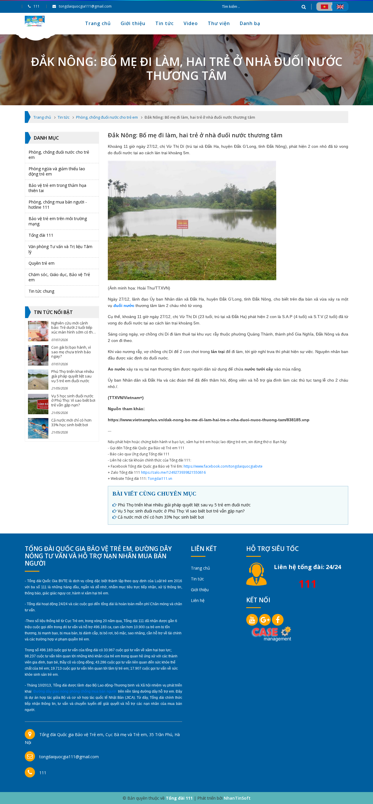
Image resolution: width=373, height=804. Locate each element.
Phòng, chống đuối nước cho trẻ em (59, 154)
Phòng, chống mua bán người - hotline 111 (58, 204)
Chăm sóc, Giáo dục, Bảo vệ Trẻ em (59, 277)
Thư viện (219, 23)
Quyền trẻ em (41, 263)
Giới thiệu (133, 23)
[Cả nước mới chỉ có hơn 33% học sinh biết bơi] (38, 428)
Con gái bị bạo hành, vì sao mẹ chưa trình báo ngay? (71, 352)
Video (191, 23)
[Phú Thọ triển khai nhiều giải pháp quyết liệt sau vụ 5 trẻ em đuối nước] (38, 379)
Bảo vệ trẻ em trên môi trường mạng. (58, 221)
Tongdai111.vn (160, 478)
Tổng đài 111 (41, 235)
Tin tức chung (41, 291)
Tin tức (164, 23)
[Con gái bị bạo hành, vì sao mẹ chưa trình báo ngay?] (38, 355)
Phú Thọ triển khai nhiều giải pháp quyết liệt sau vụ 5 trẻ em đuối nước (72, 376)
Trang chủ (98, 23)
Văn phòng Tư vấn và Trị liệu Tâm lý (60, 249)
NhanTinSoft (237, 798)
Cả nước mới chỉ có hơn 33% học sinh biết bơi (71, 422)
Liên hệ (198, 600)
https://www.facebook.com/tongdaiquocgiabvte (223, 466)
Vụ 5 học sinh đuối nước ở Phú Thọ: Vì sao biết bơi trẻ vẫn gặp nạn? (73, 400)
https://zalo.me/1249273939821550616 (173, 472)
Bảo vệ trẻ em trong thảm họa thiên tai (57, 187)
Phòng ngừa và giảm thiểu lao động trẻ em (57, 171)
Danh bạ (250, 23)
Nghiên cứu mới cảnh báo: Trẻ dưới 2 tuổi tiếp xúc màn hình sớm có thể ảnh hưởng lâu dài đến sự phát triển (73, 332)
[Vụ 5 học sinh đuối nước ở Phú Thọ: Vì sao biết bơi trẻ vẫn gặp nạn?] (38, 404)
